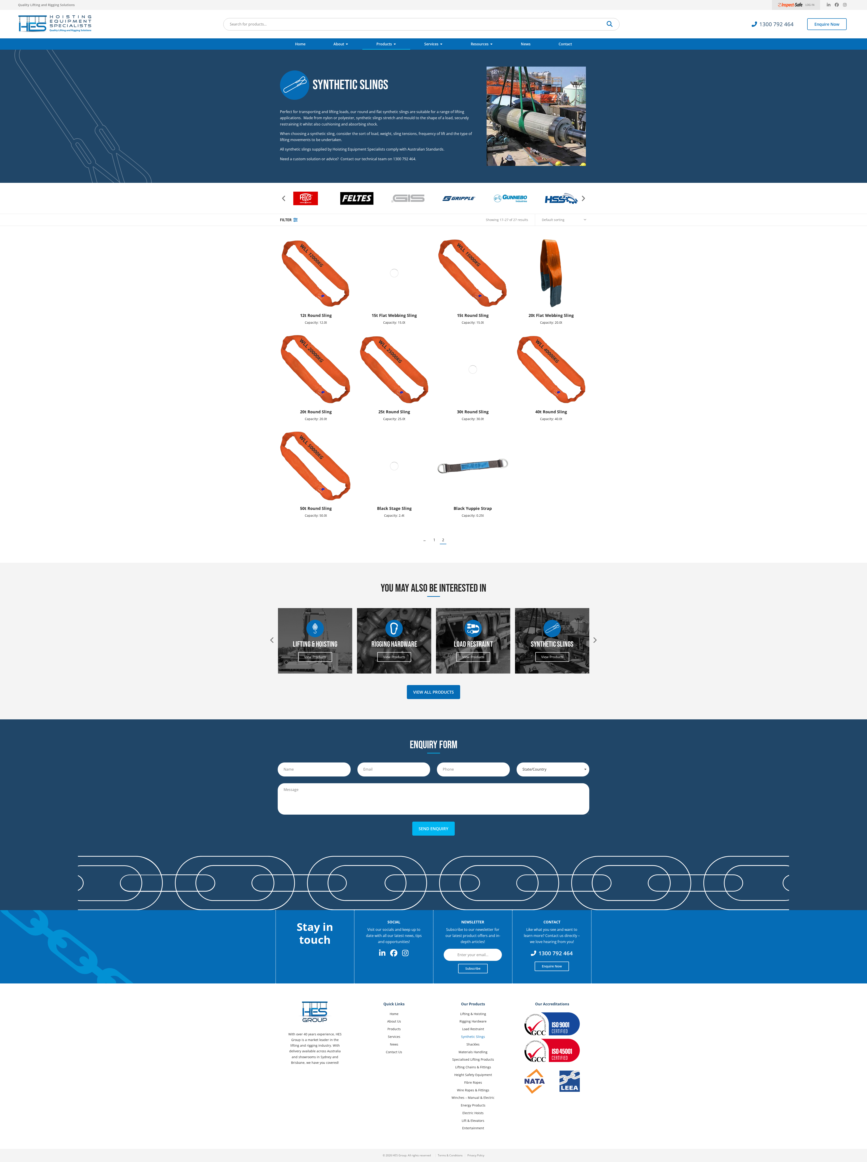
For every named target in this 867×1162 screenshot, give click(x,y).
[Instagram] (845, 5)
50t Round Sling (316, 508)
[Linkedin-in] (829, 5)
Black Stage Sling (394, 508)
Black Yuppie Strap (473, 508)
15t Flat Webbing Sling (394, 315)
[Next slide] (595, 640)
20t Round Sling (316, 411)
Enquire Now (826, 24)
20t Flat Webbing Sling (551, 315)
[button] (283, 198)
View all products (433, 692)
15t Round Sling (473, 315)
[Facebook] (837, 5)
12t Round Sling (316, 315)
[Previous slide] (272, 640)
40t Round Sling (551, 411)
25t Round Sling (394, 411)
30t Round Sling (473, 411)
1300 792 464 (776, 24)
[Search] (609, 24)
